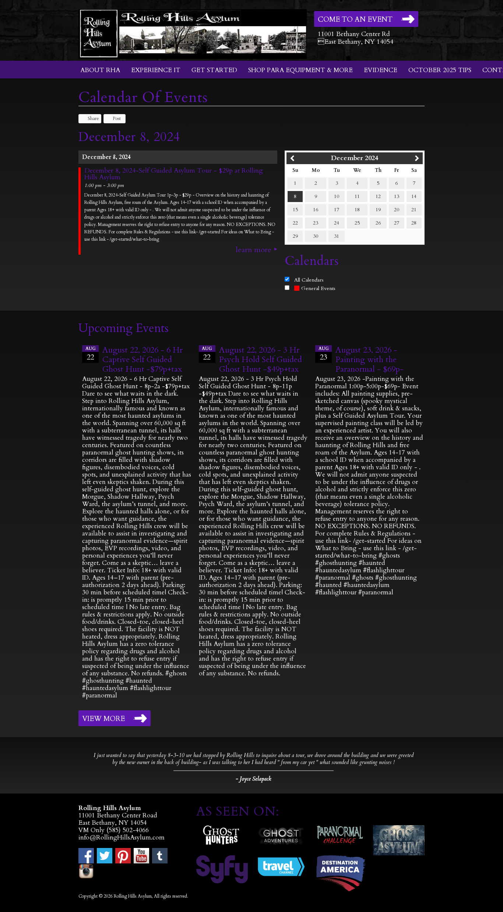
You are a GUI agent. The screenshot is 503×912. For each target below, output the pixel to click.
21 (413, 209)
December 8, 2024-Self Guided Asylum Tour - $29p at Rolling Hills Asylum (173, 174)
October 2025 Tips (439, 70)
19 (378, 209)
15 (295, 209)
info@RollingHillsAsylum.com (121, 837)
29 (295, 236)
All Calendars (309, 279)
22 (295, 222)
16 (315, 209)
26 (378, 222)
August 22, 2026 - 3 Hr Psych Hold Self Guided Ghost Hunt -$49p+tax (260, 359)
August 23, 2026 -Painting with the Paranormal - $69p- (369, 359)
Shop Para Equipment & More (300, 70)
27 (396, 222)
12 (378, 196)
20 (396, 209)
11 (357, 196)
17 (336, 209)
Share (93, 118)
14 (413, 196)
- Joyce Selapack (253, 778)
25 (357, 222)
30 (315, 236)
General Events (318, 288)
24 (336, 222)
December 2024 (354, 158)
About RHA (100, 70)
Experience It (155, 70)
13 (396, 196)
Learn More (253, 250)
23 (315, 222)
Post (117, 118)
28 (413, 222)
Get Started (214, 70)
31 (336, 236)
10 (336, 196)
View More (103, 719)
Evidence (380, 70)
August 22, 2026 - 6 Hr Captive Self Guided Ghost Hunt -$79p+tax (142, 359)
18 (357, 209)
